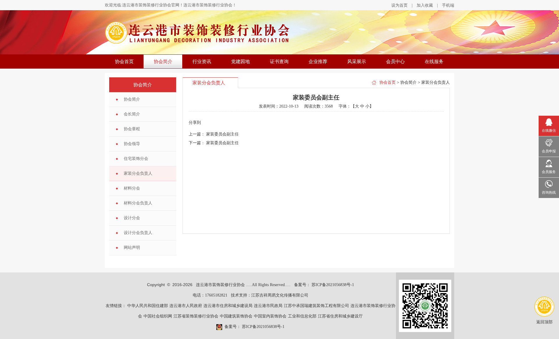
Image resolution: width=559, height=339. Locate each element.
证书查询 (279, 61)
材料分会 (132, 188)
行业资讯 (201, 61)
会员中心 (395, 61)
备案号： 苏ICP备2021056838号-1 (324, 285)
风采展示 (356, 61)
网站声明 (132, 247)
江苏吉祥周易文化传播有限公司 (279, 295)
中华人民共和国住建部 (147, 306)
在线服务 (434, 61)
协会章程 (132, 129)
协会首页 (124, 61)
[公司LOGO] (279, 33)
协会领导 (132, 144)
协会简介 (163, 61)
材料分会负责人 (138, 203)
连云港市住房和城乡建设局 (228, 306)
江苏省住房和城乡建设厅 (340, 316)
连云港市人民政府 (185, 306)
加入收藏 (425, 5)
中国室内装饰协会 (270, 316)
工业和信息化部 (302, 316)
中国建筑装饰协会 (236, 316)
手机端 (448, 5)
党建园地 (240, 61)
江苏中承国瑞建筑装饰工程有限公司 (316, 306)
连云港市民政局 (268, 306)
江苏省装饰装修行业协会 (196, 316)
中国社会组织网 (158, 316)
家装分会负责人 (138, 173)
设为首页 (399, 5)
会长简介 (132, 114)
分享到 (195, 122)
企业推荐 (318, 61)
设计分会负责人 (138, 233)
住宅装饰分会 (136, 158)
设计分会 (132, 218)
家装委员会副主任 (222, 134)
